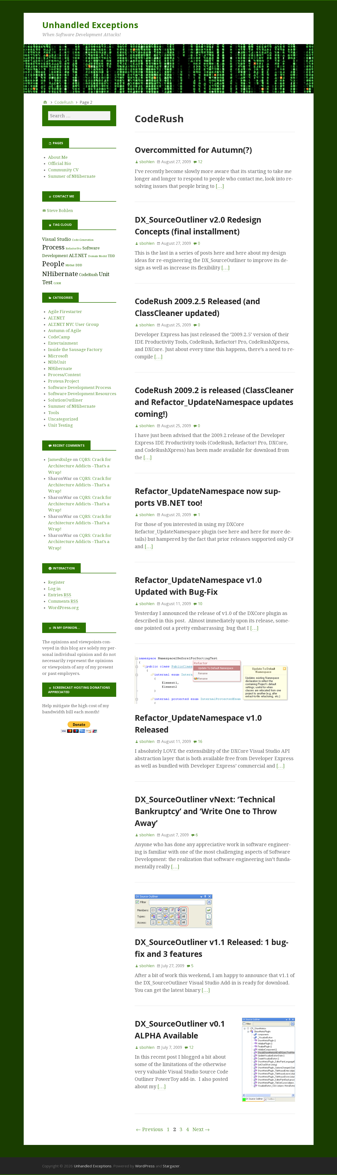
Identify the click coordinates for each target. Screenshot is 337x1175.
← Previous (149, 1129)
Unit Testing (60, 425)
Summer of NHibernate (71, 176)
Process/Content (64, 374)
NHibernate (60, 274)
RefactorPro (73, 248)
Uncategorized (63, 419)
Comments (63, 601)
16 (200, 741)
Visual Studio (56, 239)
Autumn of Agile (64, 330)
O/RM (57, 283)
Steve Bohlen (60, 210)
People (53, 264)
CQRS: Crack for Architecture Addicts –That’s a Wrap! (79, 465)
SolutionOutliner (65, 400)
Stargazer (171, 1165)
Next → (201, 1129)
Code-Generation (83, 240)
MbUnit (70, 265)
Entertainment (63, 343)
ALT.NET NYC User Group (73, 324)
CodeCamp (59, 336)
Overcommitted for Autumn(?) (193, 149)
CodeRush (88, 274)
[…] (220, 186)
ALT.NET (78, 255)
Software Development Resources (82, 393)
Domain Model (97, 256)
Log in (54, 588)
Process (53, 247)
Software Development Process (79, 387)
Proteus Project (63, 381)
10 (200, 603)
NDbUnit (57, 362)
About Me (58, 157)
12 (200, 161)
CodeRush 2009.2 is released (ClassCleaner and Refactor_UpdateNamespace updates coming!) (214, 402)
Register (56, 582)
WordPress (145, 1165)
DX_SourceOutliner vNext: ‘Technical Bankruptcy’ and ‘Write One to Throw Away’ (206, 811)
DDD (78, 265)
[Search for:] (79, 115)
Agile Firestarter (65, 311)
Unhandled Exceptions (90, 25)
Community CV (63, 169)
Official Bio (59, 163)
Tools (53, 412)
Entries (59, 594)
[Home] (45, 102)
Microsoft (58, 355)
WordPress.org (63, 607)
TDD (111, 256)
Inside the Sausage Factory (75, 349)
